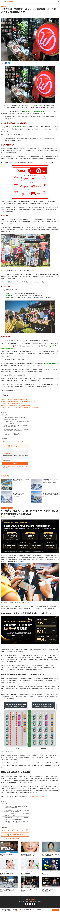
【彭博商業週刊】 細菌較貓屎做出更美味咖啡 (12, 403)
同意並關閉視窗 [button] (55, 909)
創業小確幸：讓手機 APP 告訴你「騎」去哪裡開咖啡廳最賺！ (16, 399)
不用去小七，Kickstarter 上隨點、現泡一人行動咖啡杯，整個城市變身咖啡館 (20, 407)
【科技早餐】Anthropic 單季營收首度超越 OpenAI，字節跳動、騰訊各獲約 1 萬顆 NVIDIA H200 (21, 493)
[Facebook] (25, 904)
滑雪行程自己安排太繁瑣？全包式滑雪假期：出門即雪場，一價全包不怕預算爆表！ (8, 890)
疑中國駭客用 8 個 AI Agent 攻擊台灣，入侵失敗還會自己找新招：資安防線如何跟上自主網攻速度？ (16, 430)
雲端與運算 (10, 507)
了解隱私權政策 (14, 910)
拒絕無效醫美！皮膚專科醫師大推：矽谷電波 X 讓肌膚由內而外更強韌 (29, 855)
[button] (2, 2)
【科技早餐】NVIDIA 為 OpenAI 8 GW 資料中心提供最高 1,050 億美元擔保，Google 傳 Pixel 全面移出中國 (50, 493)
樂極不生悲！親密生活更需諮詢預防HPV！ (7, 855)
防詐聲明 (39, 901)
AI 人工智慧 (4, 507)
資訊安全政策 (25, 901)
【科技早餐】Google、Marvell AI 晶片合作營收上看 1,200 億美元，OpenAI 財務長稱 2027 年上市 (50, 481)
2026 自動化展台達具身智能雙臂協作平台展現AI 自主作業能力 (21, 480)
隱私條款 (20, 901)
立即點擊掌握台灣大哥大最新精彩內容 (38, 796)
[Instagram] (35, 904)
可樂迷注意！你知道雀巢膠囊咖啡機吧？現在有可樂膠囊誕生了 (16, 405)
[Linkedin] (30, 904)
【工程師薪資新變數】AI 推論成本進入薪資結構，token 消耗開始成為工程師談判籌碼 (16, 418)
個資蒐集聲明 (8, 466)
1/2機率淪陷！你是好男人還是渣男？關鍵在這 (51, 872)
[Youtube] (27, 904)
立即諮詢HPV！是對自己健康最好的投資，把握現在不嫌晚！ (50, 890)
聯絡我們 (30, 901)
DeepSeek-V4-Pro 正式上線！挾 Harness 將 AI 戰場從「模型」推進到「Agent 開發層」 (16, 433)
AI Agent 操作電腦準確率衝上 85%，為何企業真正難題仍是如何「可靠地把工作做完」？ (16, 426)
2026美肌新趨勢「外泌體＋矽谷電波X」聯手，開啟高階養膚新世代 (51, 855)
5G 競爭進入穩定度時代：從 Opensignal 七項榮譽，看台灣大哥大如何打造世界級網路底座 (16, 422)
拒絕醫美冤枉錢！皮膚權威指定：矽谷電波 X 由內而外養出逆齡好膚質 (8, 872)
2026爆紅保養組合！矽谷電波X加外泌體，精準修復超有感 (29, 872)
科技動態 (3, 6)
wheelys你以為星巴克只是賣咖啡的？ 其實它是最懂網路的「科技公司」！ (19, 401)
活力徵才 (35, 901)
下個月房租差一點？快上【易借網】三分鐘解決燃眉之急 (29, 890)
